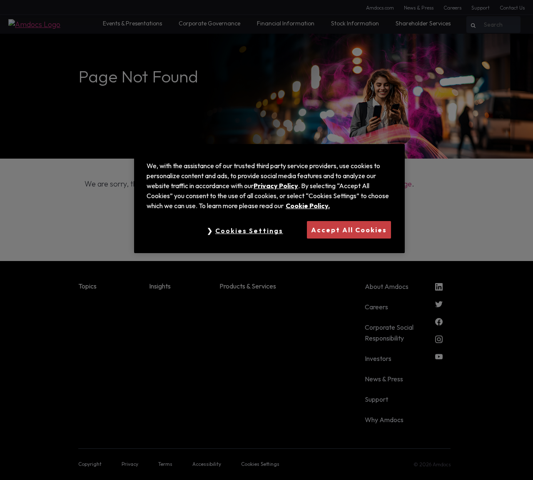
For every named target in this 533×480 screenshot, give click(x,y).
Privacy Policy (276, 186)
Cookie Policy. (308, 205)
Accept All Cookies (349, 230)
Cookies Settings (249, 230)
